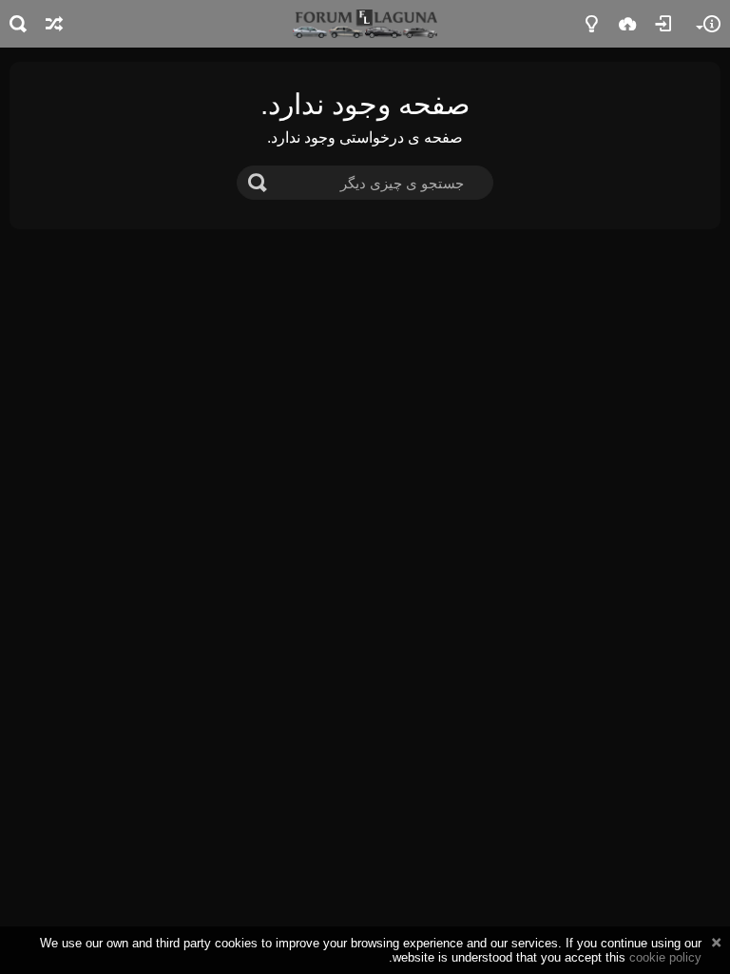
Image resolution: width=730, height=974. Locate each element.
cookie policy (665, 957)
